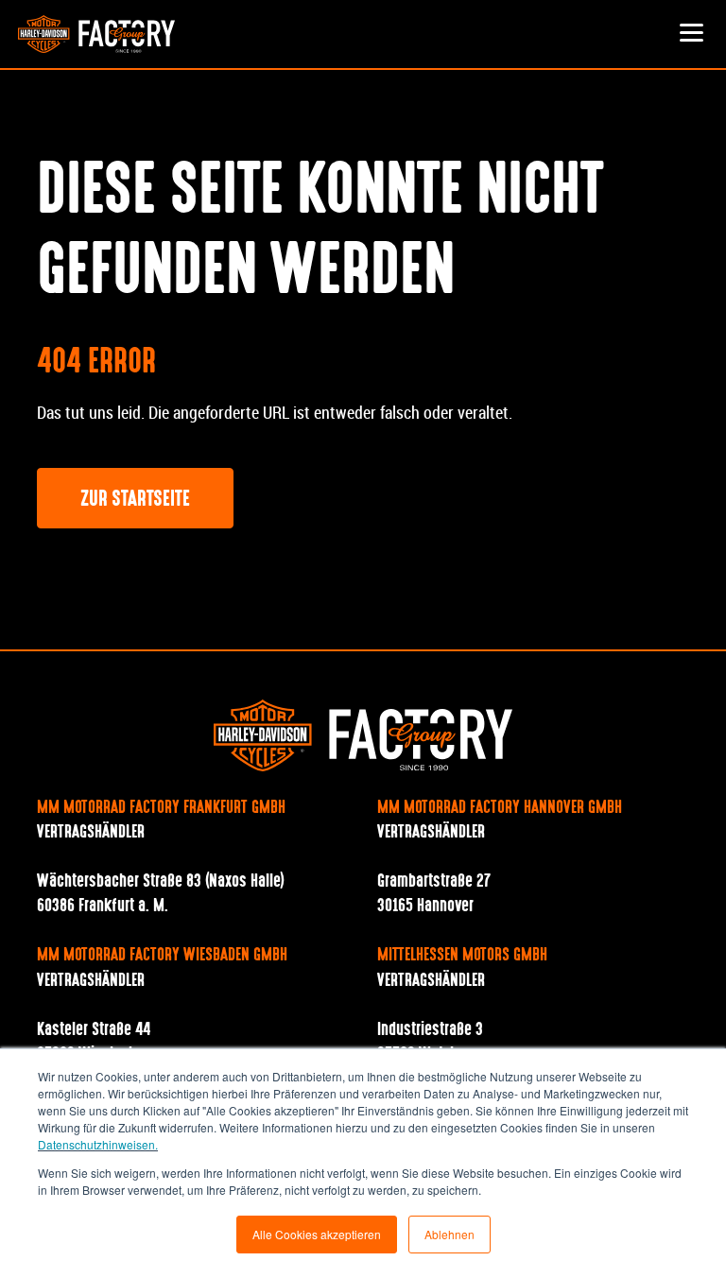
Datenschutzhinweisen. (98, 1144)
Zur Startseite (135, 499)
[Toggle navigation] (692, 34)
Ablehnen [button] (449, 1234)
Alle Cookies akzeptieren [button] (316, 1234)
